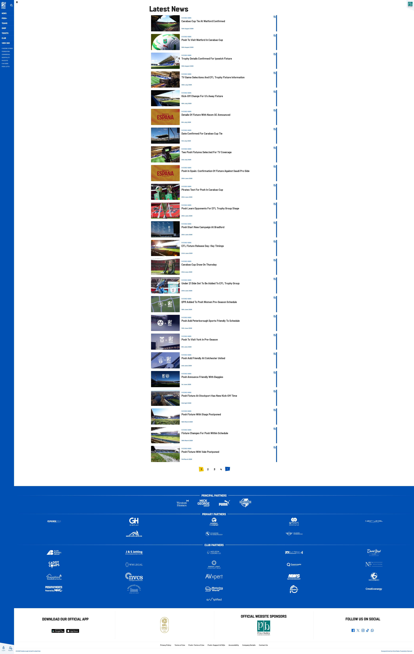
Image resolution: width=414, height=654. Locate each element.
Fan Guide (5, 63)
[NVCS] (134, 576)
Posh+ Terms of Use (196, 645)
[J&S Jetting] (134, 552)
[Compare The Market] (214, 521)
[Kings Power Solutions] (245, 503)
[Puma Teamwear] (224, 503)
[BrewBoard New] (374, 576)
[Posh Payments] (54, 589)
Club (4, 38)
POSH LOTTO (5, 66)
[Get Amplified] (214, 599)
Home (17, 2)
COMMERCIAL (6, 54)
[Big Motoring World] (214, 589)
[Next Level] (374, 521)
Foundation (6, 51)
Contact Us (263, 645)
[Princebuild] (54, 521)
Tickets (5, 33)
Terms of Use (180, 645)
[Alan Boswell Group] (54, 552)
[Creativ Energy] (374, 589)
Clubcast (409, 651)
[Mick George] (203, 503)
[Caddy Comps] (54, 564)
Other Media (396, 651)
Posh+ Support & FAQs (216, 645)
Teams (4, 23)
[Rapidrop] (294, 589)
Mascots (5, 60)
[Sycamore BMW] (214, 533)
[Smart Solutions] (294, 521)
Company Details (249, 645)
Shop (4, 28)
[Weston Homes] (182, 503)
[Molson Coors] (214, 552)
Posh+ (4, 18)
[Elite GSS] (294, 552)
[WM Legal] (134, 564)
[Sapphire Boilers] (54, 576)
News (4, 13)
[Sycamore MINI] (294, 533)
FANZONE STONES (7, 48)
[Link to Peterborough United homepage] (4, 5)
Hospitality (6, 57)
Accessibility (234, 645)
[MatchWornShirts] (294, 576)
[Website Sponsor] (410, 4)
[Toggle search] (11, 5)
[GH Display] (134, 521)
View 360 (6, 43)
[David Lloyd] (374, 552)
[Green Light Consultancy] (214, 564)
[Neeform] (374, 564)
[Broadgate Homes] (134, 589)
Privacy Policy (165, 645)
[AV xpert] (214, 577)
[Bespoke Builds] (134, 533)
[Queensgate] (294, 564)
